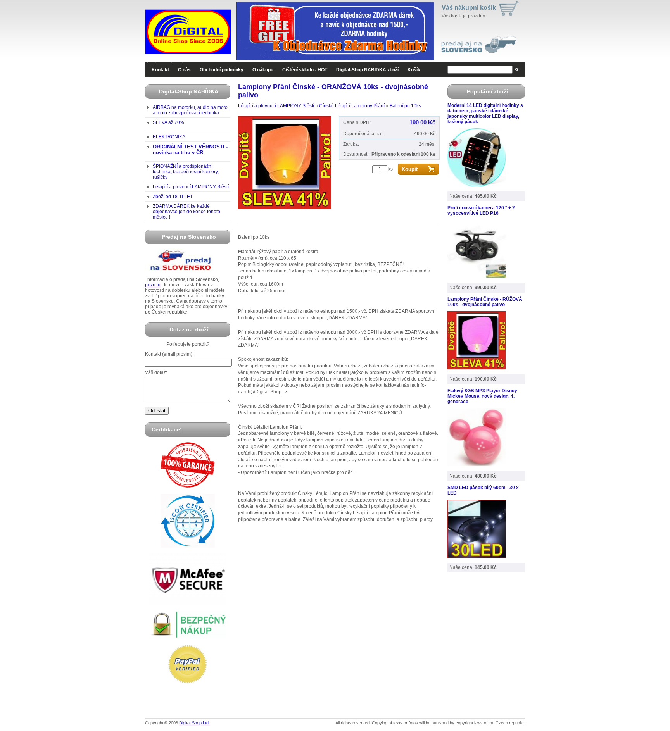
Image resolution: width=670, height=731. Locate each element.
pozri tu (153, 285)
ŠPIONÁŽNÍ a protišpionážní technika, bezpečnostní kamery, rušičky (186, 172)
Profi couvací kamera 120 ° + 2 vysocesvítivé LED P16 (481, 210)
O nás (184, 69)
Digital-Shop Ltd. (194, 723)
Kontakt (160, 69)
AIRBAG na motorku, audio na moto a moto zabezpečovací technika (190, 110)
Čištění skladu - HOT (304, 69)
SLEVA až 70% (168, 122)
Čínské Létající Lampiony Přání (352, 106)
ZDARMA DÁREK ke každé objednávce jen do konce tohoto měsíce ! (186, 211)
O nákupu (262, 69)
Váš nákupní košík (469, 7)
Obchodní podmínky (221, 69)
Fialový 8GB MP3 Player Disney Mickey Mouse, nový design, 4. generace (482, 396)
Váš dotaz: (156, 372)
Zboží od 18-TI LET (173, 196)
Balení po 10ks (405, 106)
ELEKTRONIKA (169, 137)
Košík (414, 69)
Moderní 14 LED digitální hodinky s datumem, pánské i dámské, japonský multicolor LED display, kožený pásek (485, 113)
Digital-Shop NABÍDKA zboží (367, 69)
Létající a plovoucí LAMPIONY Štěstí (191, 187)
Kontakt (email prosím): (169, 354)
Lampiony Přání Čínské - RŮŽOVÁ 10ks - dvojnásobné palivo (484, 302)
